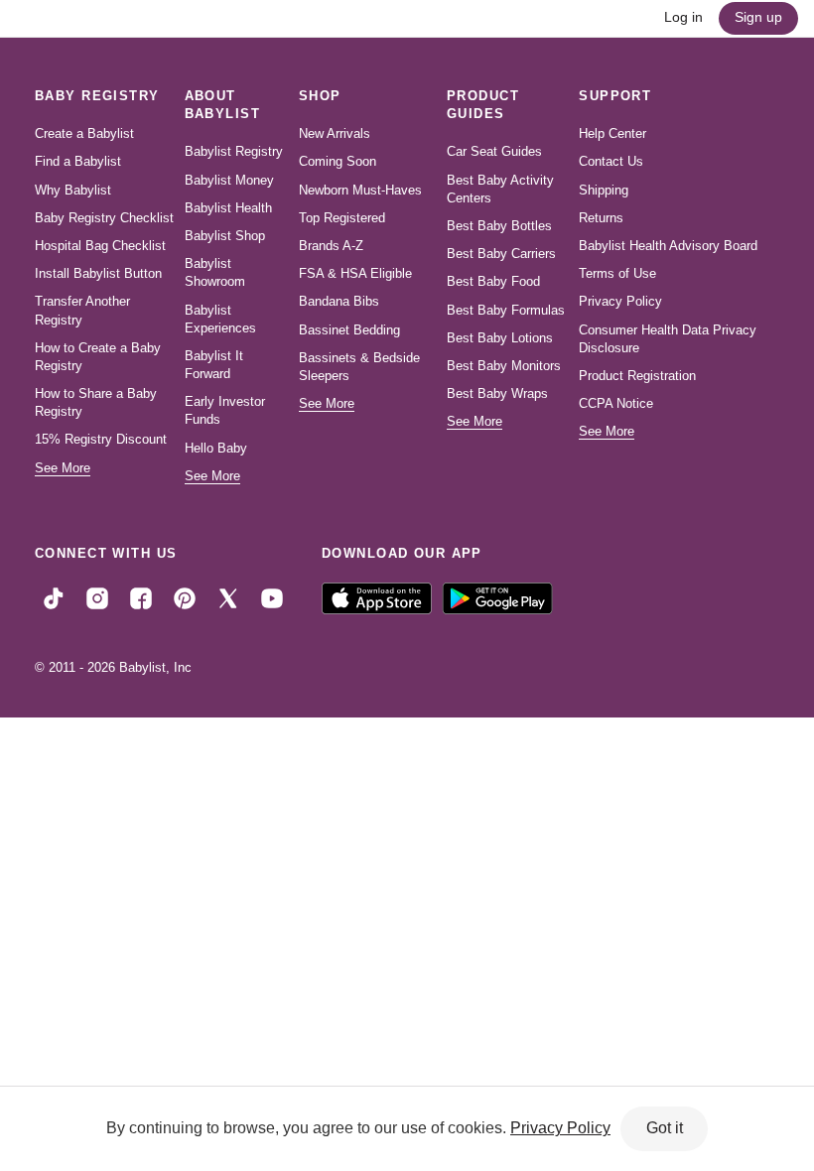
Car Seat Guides (494, 151)
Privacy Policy (620, 301)
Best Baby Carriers (501, 253)
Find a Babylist (78, 161)
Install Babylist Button (98, 273)
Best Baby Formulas (506, 310)
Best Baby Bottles (499, 225)
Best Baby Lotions (500, 337)
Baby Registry (97, 95)
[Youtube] (272, 597)
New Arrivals (334, 133)
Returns (601, 217)
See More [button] (62, 467)
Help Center (612, 133)
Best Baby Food (493, 281)
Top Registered (342, 217)
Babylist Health (228, 207)
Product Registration (637, 375)
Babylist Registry (234, 151)
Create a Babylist (84, 133)
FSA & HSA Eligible (355, 273)
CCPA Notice (616, 403)
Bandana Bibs (339, 301)
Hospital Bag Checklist (100, 245)
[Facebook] (141, 597)
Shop (320, 95)
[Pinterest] (185, 597)
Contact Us (611, 161)
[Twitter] (228, 597)
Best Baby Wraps (497, 393)
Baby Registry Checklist (104, 217)
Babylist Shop (225, 235)
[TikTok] (53, 597)
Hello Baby (216, 448)
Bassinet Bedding (349, 330)
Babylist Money (229, 180)
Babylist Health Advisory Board (668, 245)
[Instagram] (97, 597)
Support (615, 95)
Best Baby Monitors (504, 365)
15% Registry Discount (101, 439)
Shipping (603, 190)
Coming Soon (337, 161)
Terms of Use (617, 273)
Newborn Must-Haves (360, 190)
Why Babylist (73, 190)
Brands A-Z (331, 245)
